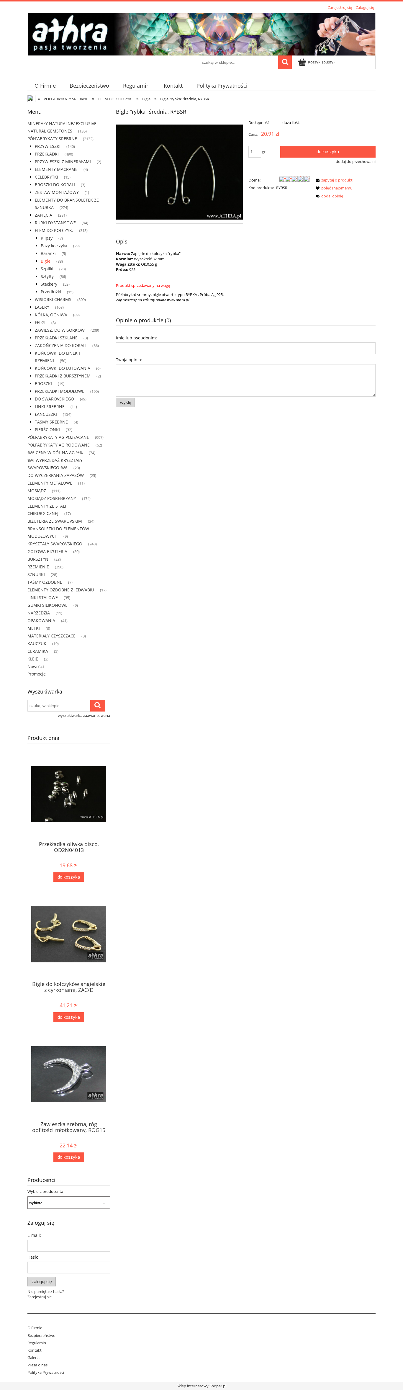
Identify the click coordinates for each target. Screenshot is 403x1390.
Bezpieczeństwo (41, 1335)
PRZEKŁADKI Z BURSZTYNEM (63, 376)
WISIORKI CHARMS (53, 299)
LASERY (42, 307)
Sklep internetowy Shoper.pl (201, 1386)
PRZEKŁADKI (47, 154)
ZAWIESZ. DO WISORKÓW (60, 330)
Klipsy (47, 238)
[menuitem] (45, 86)
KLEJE (32, 659)
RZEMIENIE (38, 567)
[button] (333, 180)
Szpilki (47, 269)
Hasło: (33, 1257)
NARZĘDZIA (38, 613)
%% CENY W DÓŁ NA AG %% (55, 452)
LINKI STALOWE (42, 597)
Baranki (48, 253)
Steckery (49, 284)
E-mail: (34, 1235)
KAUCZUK (36, 643)
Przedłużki (51, 292)
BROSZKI (43, 383)
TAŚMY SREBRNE (51, 422)
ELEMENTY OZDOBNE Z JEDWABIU (60, 590)
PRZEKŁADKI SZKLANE (56, 338)
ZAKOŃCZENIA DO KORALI (60, 345)
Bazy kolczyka (54, 245)
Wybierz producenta (45, 1191)
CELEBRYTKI (46, 177)
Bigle (45, 261)
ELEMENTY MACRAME (56, 169)
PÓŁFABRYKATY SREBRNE (52, 138)
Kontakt (34, 1350)
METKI (33, 628)
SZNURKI (36, 574)
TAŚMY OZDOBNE (44, 582)
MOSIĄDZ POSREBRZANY (51, 498)
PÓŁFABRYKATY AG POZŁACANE (58, 437)
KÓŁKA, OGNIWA (51, 315)
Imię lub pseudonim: (136, 338)
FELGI (40, 322)
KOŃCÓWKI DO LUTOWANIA (62, 368)
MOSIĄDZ (36, 490)
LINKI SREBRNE (50, 406)
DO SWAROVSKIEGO (54, 399)
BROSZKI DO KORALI (55, 184)
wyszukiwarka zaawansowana (84, 715)
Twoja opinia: (129, 359)
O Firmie (34, 1327)
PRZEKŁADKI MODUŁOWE (59, 391)
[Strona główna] (201, 33)
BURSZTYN (37, 559)
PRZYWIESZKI (47, 146)
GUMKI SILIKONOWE (47, 605)
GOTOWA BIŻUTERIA (47, 551)
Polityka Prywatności (45, 1372)
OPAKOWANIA (41, 620)
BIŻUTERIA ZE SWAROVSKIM (54, 521)
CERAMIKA (37, 651)
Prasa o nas (37, 1365)
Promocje (36, 674)
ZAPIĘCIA (43, 215)
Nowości (35, 666)
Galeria (33, 1357)
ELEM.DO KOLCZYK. (54, 230)
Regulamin (36, 1342)
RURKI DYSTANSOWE (55, 222)
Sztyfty (47, 276)
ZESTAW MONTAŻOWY (57, 192)
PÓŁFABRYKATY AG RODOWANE (58, 445)
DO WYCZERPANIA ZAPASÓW (55, 475)
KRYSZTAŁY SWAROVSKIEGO (54, 544)
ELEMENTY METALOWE (49, 483)
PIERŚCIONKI (47, 429)
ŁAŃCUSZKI (46, 414)
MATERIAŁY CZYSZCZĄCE (51, 636)
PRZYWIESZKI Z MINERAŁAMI (63, 161)
